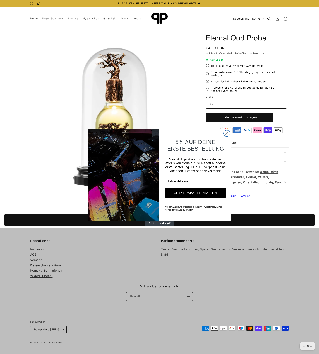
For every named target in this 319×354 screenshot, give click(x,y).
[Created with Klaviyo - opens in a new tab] (159, 223)
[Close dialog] (227, 133)
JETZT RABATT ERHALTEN (195, 193)
